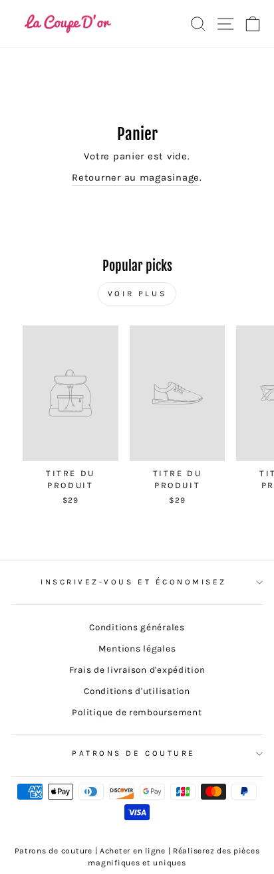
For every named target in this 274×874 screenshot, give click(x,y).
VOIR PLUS (137, 293)
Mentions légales (137, 649)
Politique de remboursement (137, 712)
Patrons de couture (134, 753)
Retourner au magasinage (136, 177)
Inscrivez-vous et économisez (134, 581)
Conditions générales (137, 627)
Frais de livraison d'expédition (137, 670)
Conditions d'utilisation (137, 691)
